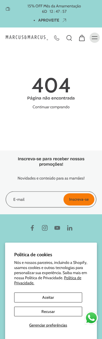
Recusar (48, 311)
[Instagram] (45, 228)
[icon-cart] (81, 37)
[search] (69, 37)
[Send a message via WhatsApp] (91, 318)
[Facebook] (32, 228)
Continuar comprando (51, 107)
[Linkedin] (69, 228)
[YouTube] (57, 228)
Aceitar (48, 297)
